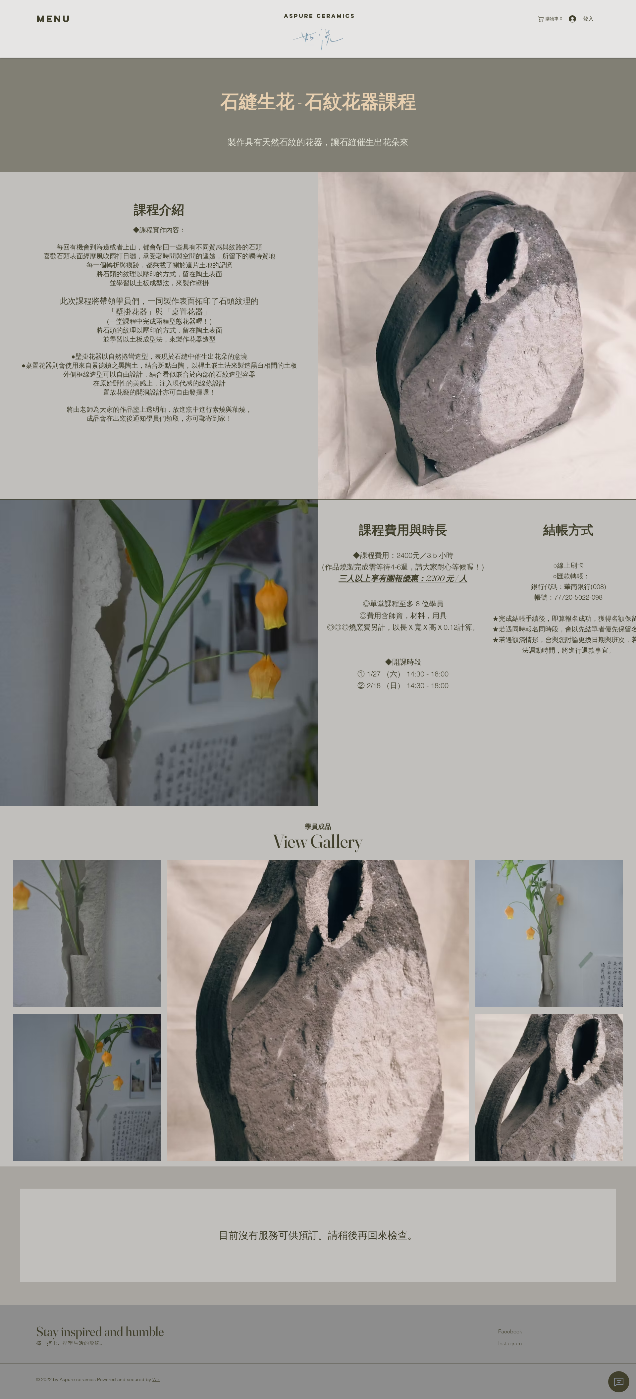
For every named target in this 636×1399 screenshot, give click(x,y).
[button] (54, 19)
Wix (156, 1379)
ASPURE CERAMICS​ (318, 16)
